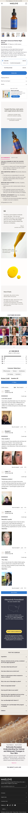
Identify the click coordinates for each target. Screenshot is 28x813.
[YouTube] (15, 805)
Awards (2, 84)
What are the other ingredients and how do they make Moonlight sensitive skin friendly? (12, 695)
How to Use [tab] (14, 157)
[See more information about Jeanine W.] (25, 552)
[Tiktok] (10, 805)
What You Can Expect (5, 81)
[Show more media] (14, 347)
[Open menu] (3, 3)
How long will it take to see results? (9, 690)
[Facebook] (7, 805)
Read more (14, 762)
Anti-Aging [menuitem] (10, 374)
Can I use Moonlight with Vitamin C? (10, 700)
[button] (4, 321)
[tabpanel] (14, 182)
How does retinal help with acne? (9, 667)
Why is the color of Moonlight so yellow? (11, 681)
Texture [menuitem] (15, 371)
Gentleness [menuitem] (22, 371)
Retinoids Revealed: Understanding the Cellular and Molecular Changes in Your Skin (14, 750)
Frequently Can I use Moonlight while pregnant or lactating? (12, 705)
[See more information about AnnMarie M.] (25, 512)
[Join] (26, 786)
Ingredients (4, 656)
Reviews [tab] (5, 378)
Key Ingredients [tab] (5, 157)
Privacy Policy (15, 812)
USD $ (3, 809)
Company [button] (3, 792)
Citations (3, 710)
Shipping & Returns (5, 77)
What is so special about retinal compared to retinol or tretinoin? (12, 676)
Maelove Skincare (6, 812)
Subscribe (6, 60)
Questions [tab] (14, 378)
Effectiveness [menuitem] (6, 371)
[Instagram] (12, 805)
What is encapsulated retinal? (8, 685)
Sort (15, 387)
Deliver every (6, 63)
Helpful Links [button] (4, 797)
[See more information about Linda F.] (25, 472)
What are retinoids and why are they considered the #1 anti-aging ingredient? (12, 661)
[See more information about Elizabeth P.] (25, 432)
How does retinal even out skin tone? (10, 671)
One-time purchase (8, 67)
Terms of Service (22, 812)
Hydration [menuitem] (18, 374)
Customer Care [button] (4, 801)
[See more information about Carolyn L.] (25, 391)
